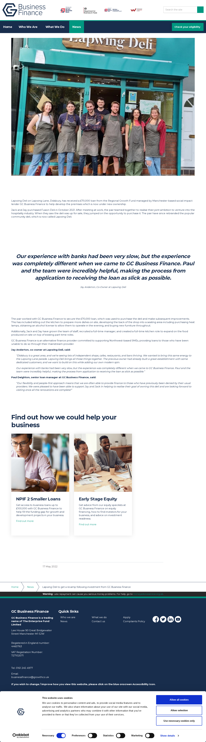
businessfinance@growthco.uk (30, 677)
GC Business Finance (24, 10)
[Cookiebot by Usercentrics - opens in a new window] (21, 735)
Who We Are (28, 27)
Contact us (98, 621)
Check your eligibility (187, 26)
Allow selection (179, 710)
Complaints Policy (134, 621)
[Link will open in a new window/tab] (156, 619)
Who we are (67, 617)
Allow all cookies (179, 699)
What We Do (55, 27)
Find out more (25, 521)
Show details (167, 735)
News (76, 27)
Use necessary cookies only (179, 720)
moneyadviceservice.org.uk (148, 594)
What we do (99, 617)
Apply (126, 617)
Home (7, 27)
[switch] (92, 735)
